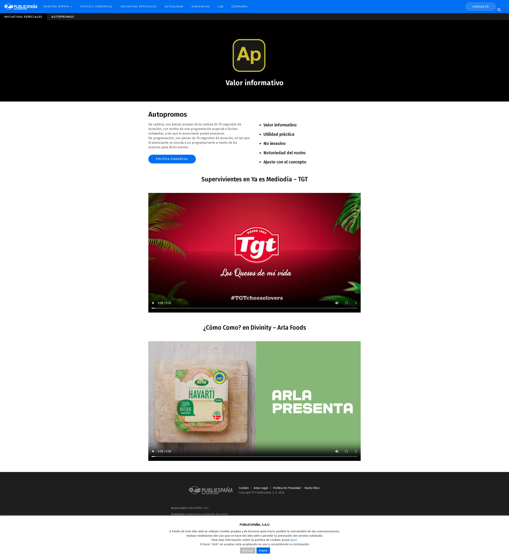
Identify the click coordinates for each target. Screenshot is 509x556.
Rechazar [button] (247, 550)
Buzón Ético (312, 488)
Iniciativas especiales (139, 6)
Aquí (293, 540)
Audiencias (200, 6)
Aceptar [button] (263, 550)
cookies (244, 488)
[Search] (499, 10)
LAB (220, 6)
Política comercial (96, 6)
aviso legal (261, 488)
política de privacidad (286, 488)
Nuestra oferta (56, 6)
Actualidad (174, 6)
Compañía (239, 6)
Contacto (481, 6)
